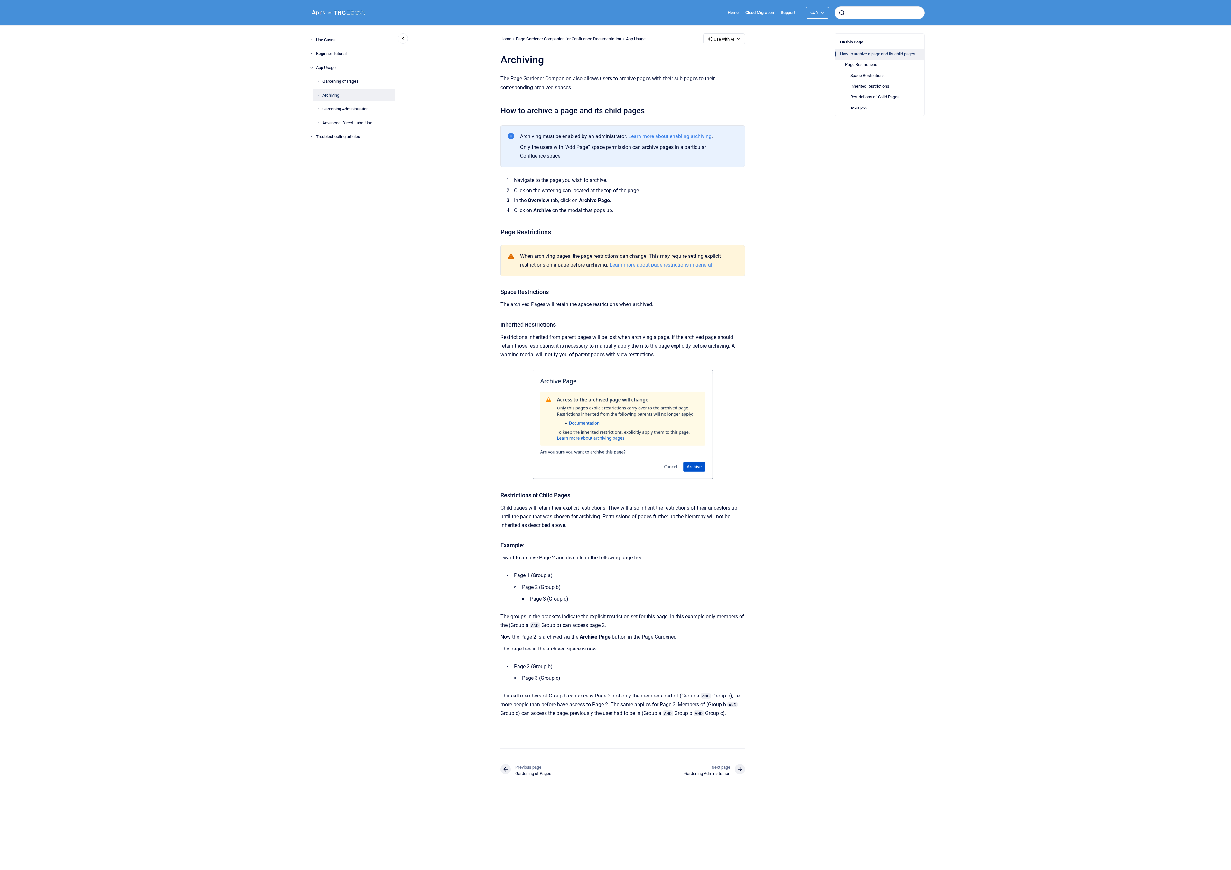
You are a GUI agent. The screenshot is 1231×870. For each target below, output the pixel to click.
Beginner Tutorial (331, 53)
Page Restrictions (861, 64)
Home (733, 12)
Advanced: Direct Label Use (347, 122)
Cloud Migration (759, 12)
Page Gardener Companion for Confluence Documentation (568, 38)
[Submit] (842, 13)
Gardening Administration (345, 109)
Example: (858, 107)
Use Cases (326, 39)
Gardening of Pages (340, 81)
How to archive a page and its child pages (877, 53)
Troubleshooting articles (338, 136)
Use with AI (724, 39)
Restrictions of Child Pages (875, 96)
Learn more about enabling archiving (670, 136)
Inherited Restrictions (869, 86)
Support (788, 12)
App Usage (326, 67)
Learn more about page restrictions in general (661, 265)
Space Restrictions (867, 75)
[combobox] (879, 13)
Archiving (330, 95)
